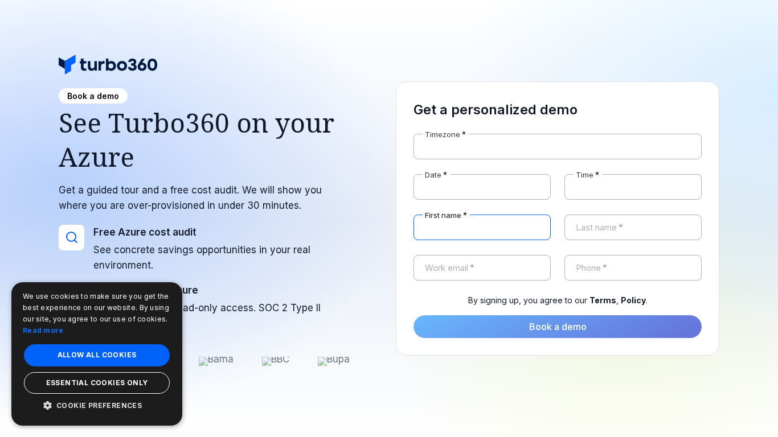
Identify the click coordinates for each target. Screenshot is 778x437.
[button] (97, 405)
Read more (43, 330)
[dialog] (96, 354)
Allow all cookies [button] (97, 355)
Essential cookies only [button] (97, 382)
